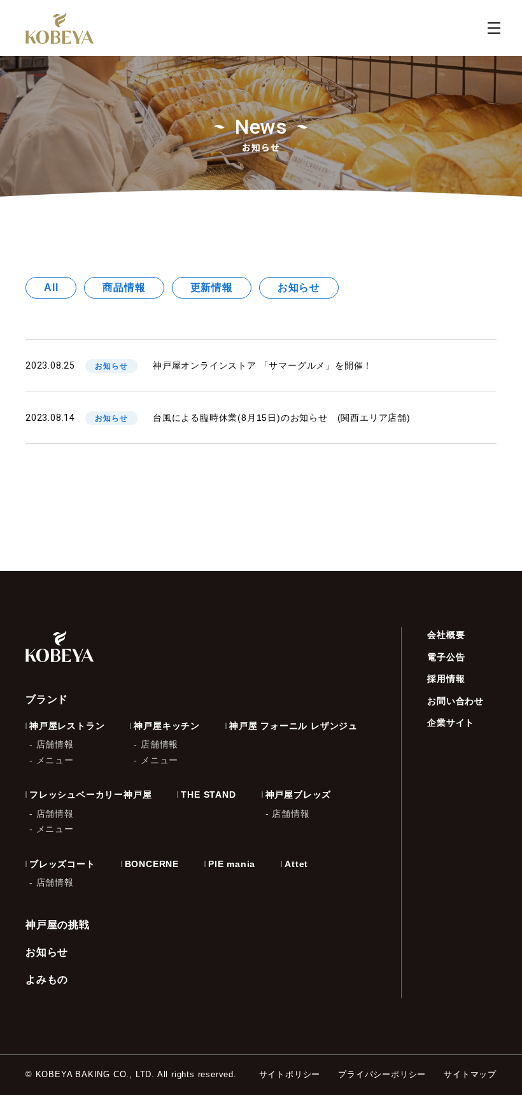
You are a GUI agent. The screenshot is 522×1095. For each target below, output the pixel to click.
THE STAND (208, 794)
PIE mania (231, 864)
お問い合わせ (455, 701)
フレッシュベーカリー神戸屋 (90, 794)
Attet (296, 864)
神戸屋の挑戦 (57, 924)
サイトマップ (470, 1074)
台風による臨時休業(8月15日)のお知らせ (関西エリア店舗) (282, 418)
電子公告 (446, 657)
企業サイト (450, 722)
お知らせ (299, 287)
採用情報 (446, 679)
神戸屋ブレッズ (298, 794)
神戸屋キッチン (167, 726)
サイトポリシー (290, 1074)
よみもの (46, 979)
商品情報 (123, 287)
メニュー (55, 760)
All (51, 287)
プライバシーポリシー (382, 1074)
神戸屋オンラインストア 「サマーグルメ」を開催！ (262, 365)
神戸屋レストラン (66, 726)
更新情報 (211, 287)
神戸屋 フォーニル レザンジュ (293, 726)
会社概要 (446, 635)
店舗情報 (55, 744)
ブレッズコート (62, 864)
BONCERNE (152, 864)
